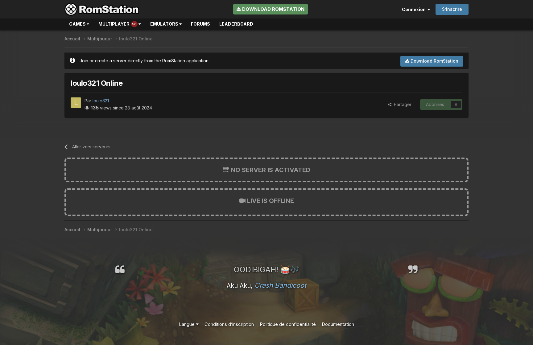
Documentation (338, 324)
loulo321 (101, 100)
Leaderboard (236, 24)
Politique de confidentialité (288, 324)
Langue (187, 324)
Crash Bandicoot (280, 285)
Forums (200, 24)
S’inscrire (452, 9)
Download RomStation (272, 9)
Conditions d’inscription (229, 324)
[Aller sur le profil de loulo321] (76, 102)
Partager (401, 104)
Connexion (415, 9)
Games (78, 24)
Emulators (164, 24)
